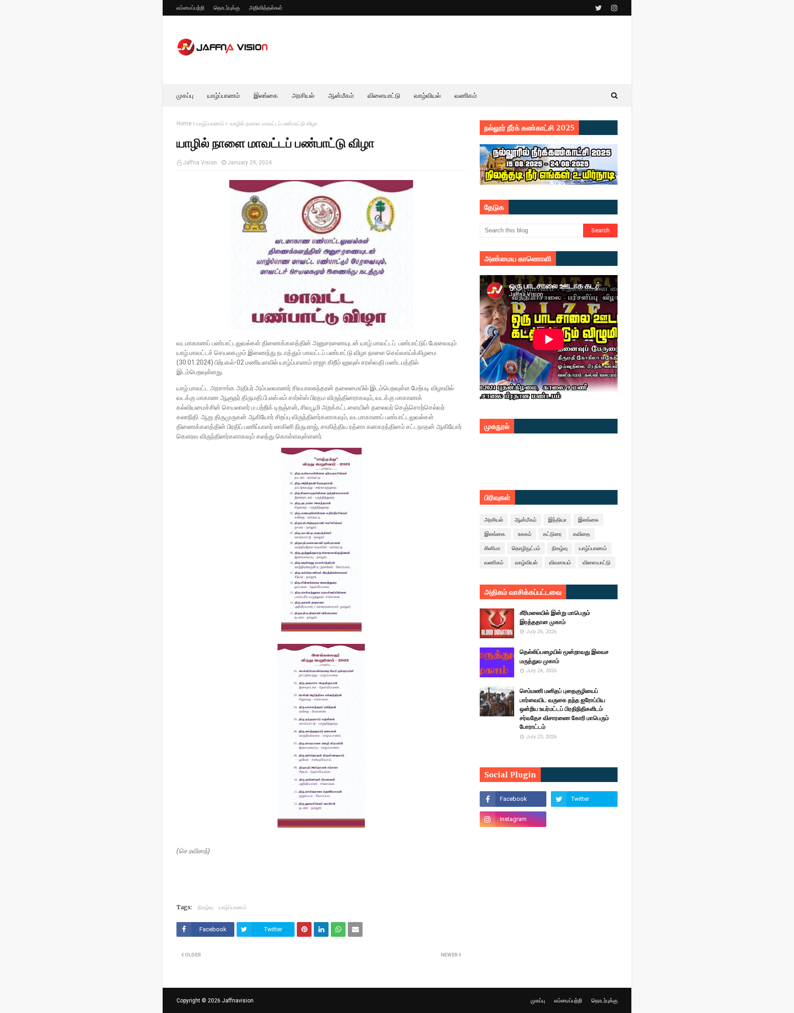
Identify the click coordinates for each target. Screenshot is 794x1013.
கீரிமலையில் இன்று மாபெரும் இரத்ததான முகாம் (555, 617)
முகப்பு (538, 1000)
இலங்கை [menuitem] (266, 95)
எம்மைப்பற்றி (190, 8)
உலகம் (525, 534)
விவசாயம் (560, 562)
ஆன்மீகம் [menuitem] (341, 95)
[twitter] (598, 8)
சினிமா (492, 548)
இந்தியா (557, 520)
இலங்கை (588, 520)
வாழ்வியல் (526, 562)
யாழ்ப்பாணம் (210, 123)
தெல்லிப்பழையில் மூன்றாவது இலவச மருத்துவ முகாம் (564, 656)
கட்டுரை (552, 534)
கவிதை (581, 534)
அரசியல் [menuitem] (303, 95)
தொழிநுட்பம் (526, 548)
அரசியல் (493, 520)
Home (184, 123)
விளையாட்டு (597, 562)
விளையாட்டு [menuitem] (384, 95)
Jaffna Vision (200, 162)
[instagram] (613, 8)
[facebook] (513, 799)
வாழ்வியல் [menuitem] (427, 95)
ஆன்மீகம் (526, 520)
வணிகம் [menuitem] (465, 95)
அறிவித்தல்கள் (266, 8)
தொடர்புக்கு (227, 8)
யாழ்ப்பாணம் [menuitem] (223, 95)
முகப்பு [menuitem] (184, 95)
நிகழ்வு (205, 907)
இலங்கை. (495, 534)
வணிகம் (494, 562)
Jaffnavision (238, 1000)
